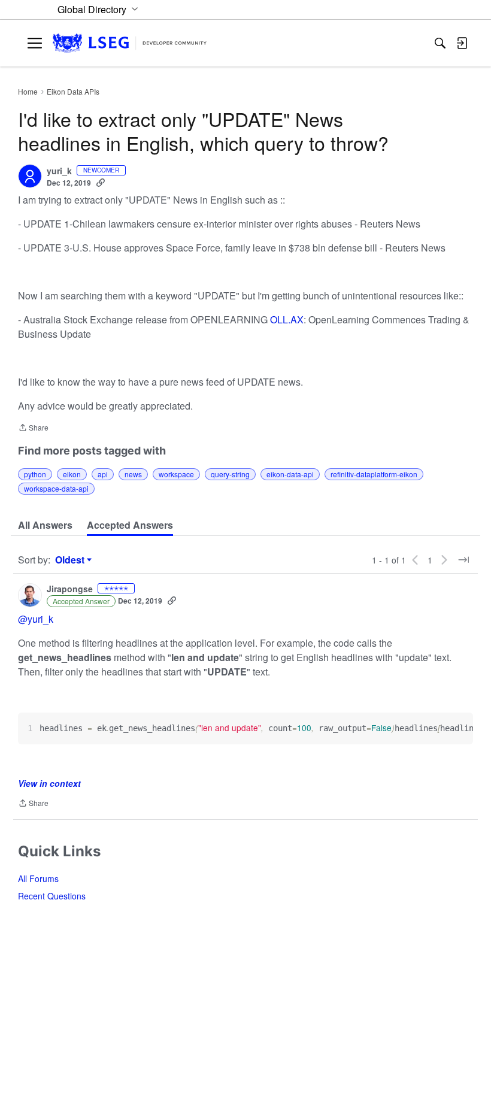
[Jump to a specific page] (463, 559)
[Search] (440, 43)
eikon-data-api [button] (290, 474)
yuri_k (59, 171)
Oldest (71, 560)
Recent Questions (52, 896)
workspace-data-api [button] (56, 488)
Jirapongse (70, 589)
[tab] (45, 525)
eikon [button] (72, 474)
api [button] (103, 474)
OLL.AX (287, 319)
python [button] (35, 474)
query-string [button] (230, 474)
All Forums (38, 878)
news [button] (133, 474)
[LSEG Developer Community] (130, 43)
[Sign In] (461, 43)
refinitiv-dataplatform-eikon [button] (374, 474)
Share (33, 428)
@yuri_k (35, 619)
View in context (49, 783)
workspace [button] (176, 474)
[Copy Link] (100, 182)
